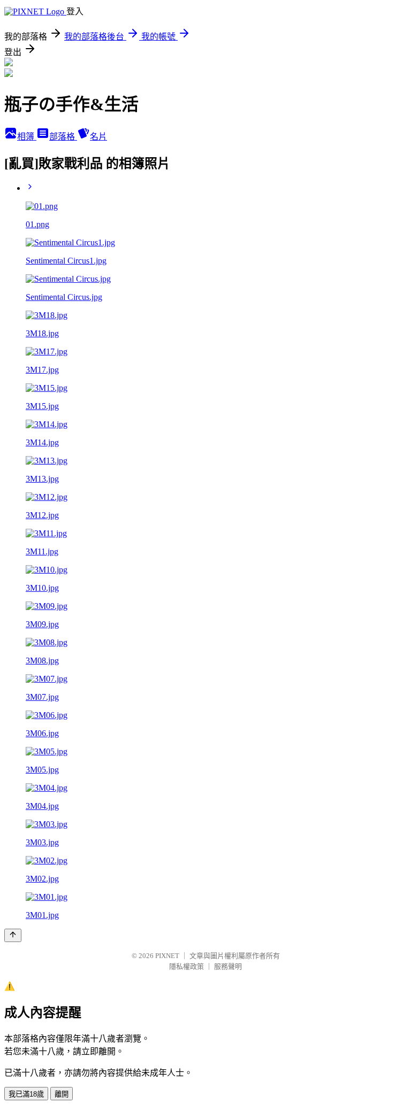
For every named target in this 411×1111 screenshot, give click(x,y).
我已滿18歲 (26, 1094)
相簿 (26, 136)
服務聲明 (228, 966)
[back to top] (12, 935)
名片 (98, 136)
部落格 (63, 136)
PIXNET (167, 956)
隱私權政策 (186, 966)
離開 (61, 1094)
